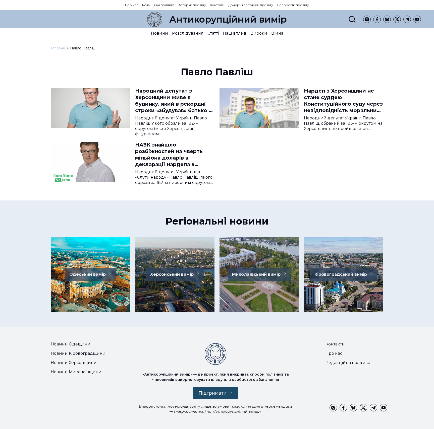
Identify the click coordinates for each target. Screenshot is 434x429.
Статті (213, 33)
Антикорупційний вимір (228, 19)
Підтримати (213, 393)
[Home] (154, 19)
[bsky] (387, 19)
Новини (159, 33)
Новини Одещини (70, 344)
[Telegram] (407, 19)
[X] (397, 19)
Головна (58, 48)
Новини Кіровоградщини (78, 353)
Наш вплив (234, 33)
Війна (277, 33)
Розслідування (187, 33)
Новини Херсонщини (74, 362)
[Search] (352, 19)
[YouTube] (417, 19)
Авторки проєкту (192, 5)
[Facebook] (377, 19)
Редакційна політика (158, 5)
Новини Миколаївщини (76, 372)
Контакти (217, 5)
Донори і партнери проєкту (250, 5)
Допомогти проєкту (293, 5)
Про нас (131, 5)
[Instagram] (367, 19)
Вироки (258, 33)
